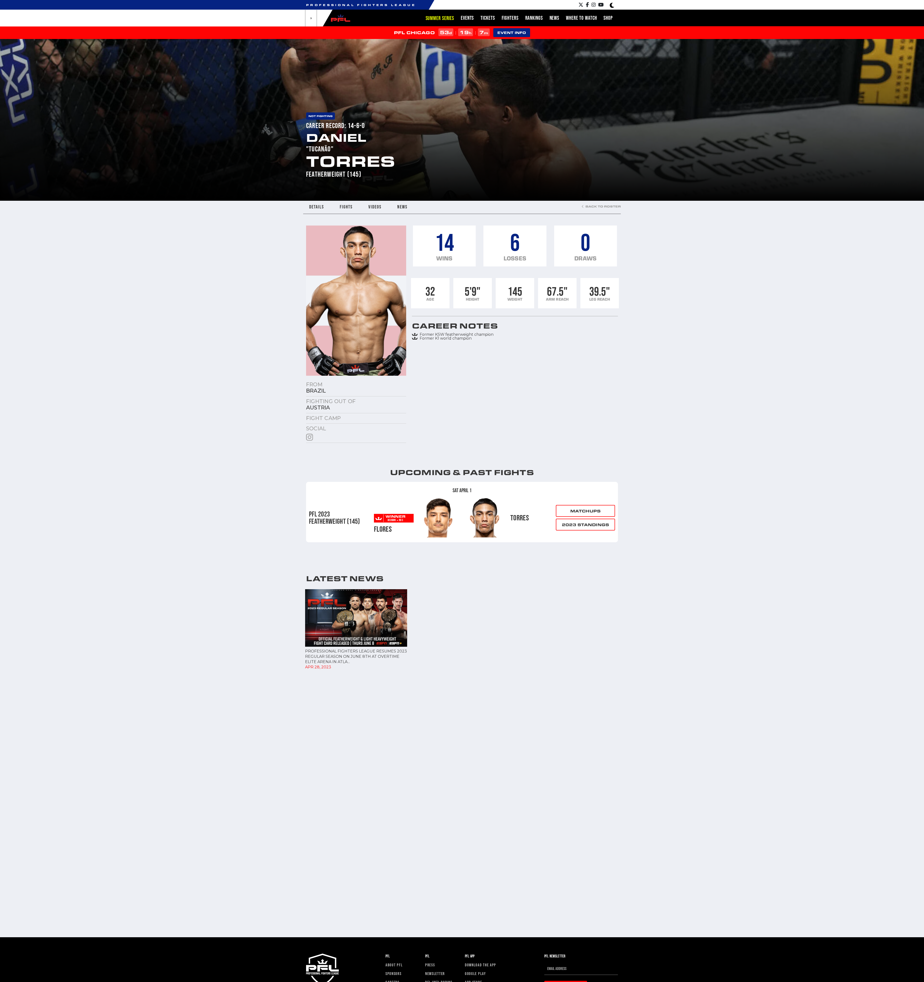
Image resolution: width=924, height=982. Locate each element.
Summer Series (440, 18)
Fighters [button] (510, 18)
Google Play (475, 973)
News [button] (554, 18)
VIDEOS (374, 206)
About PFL (394, 965)
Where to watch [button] (581, 18)
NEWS (402, 206)
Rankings (534, 18)
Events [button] (467, 18)
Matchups (585, 510)
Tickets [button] (488, 18)
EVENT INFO (511, 32)
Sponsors (393, 973)
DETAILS (316, 206)
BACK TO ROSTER (603, 206)
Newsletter (435, 973)
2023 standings (585, 524)
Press (430, 965)
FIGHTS (346, 206)
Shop (608, 18)
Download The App (480, 965)
